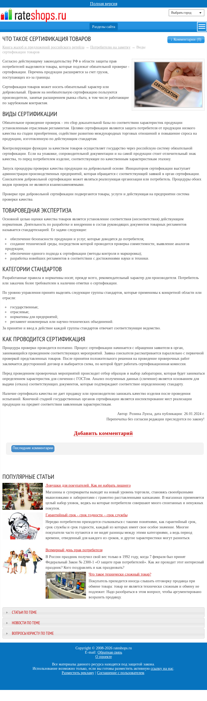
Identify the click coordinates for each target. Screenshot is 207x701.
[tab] (32, 448)
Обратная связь (110, 652)
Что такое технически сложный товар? (120, 574)
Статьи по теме (24, 612)
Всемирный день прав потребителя (74, 550)
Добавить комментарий (103, 433)
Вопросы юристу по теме (33, 633)
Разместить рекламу (78, 673)
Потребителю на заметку (110, 47)
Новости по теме (26, 622)
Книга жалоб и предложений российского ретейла (43, 47)
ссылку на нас (162, 669)
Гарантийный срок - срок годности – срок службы (86, 515)
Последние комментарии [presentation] (33, 448)
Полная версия (103, 3)
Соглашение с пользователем (120, 673)
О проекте (103, 657)
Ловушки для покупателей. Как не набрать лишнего (88, 485)
